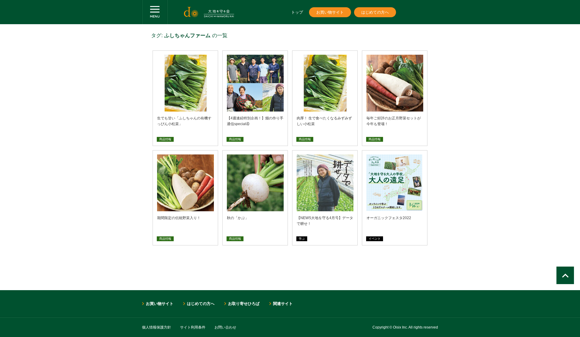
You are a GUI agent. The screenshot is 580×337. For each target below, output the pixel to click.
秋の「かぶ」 (238, 218)
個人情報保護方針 (156, 327)
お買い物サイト (330, 12)
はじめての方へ (375, 12)
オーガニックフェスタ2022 (388, 218)
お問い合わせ (225, 327)
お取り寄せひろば (243, 303)
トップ (297, 12)
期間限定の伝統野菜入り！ (179, 218)
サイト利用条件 (192, 327)
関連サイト (283, 303)
